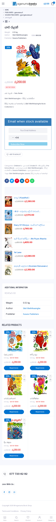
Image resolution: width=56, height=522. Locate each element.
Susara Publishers (19, 38)
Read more (14, 368)
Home (7, 10)
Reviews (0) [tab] (10, 293)
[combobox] (14, 137)
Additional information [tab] (16, 287)
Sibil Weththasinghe (20, 35)
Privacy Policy (26, 511)
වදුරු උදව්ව (8, 354)
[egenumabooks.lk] (24, 3)
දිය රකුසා (7, 442)
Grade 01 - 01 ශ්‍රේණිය (38, 166)
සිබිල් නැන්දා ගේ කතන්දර (39, 173)
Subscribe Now (17, 144)
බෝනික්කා (34, 398)
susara (27, 173)
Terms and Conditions (10, 511)
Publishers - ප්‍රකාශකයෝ (14, 12)
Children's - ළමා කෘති (21, 166)
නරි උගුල (33, 354)
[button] (14, 154)
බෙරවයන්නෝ (9, 398)
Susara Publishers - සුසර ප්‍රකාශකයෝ (18, 15)
